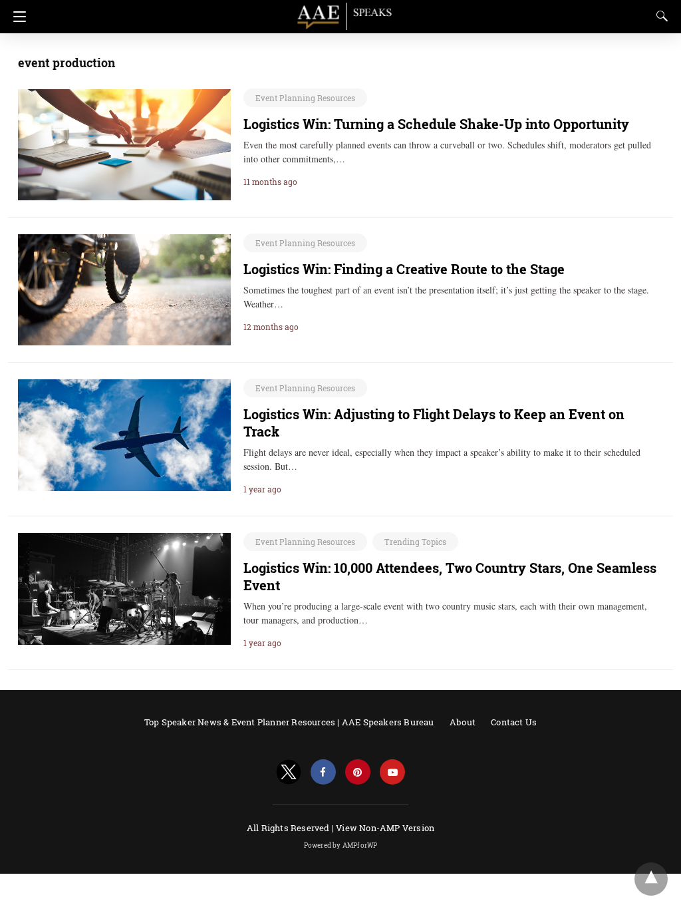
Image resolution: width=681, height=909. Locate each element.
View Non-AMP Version (385, 828)
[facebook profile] (323, 772)
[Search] (659, 16)
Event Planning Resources (305, 97)
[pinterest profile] (357, 772)
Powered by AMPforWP (341, 845)
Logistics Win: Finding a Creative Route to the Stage (404, 268)
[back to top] (651, 879)
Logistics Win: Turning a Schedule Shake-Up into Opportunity (436, 123)
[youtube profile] (392, 772)
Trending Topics (415, 541)
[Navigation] (16, 16)
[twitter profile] (288, 772)
